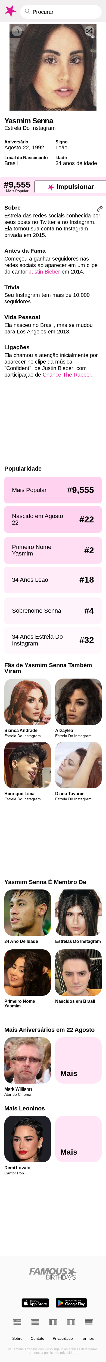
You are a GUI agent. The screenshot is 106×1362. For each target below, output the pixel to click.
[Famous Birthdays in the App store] (35, 1303)
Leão (61, 147)
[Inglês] (17, 1322)
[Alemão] (89, 1322)
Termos (87, 1338)
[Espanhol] (35, 1322)
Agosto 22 (16, 147)
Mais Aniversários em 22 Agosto (49, 1029)
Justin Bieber (44, 272)
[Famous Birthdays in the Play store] (71, 1303)
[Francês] (53, 1322)
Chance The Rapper (67, 375)
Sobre (17, 1338)
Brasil (11, 163)
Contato (37, 1338)
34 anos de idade (76, 163)
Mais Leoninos (24, 1108)
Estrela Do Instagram (30, 128)
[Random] (89, 31)
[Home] (53, 1273)
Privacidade (63, 1338)
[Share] (17, 31)
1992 (38, 147)
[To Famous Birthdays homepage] (10, 11)
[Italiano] (71, 1322)
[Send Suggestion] (100, 210)
